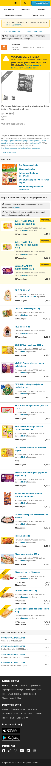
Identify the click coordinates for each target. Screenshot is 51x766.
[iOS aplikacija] (11, 730)
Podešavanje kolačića (11, 693)
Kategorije (25, 9)
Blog (19, 698)
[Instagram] (15, 750)
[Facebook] (3, 750)
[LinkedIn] (28, 750)
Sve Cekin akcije (9, 152)
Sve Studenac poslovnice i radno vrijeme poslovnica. (20, 148)
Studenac (10, 143)
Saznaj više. (17, 207)
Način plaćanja (29, 693)
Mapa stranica (8, 698)
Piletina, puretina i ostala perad (36, 31)
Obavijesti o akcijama (13, 15)
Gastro (39, 713)
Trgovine (41, 9)
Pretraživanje (25, 3)
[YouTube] (22, 750)
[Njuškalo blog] (34, 750)
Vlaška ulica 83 (35, 143)
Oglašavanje (35, 685)
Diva (12, 717)
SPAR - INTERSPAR (29, 296)
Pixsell (4, 717)
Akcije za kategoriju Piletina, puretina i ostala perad (26, 66)
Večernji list (32, 709)
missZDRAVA (20, 713)
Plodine (24, 351)
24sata (5, 709)
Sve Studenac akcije (28, 165)
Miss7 (30, 713)
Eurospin (24, 578)
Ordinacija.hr (22, 717)
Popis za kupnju (38, 15)
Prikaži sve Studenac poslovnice (28, 174)
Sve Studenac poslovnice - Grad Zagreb (34, 181)
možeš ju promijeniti (13, 25)
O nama (23, 685)
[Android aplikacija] (11, 738)
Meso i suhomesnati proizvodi (15, 31)
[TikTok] (9, 750)
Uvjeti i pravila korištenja (12, 689)
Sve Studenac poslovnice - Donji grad (31, 188)
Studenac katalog (27, 169)
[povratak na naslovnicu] (5, 3)
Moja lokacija (9, 9)
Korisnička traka (15, 3)
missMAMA (7, 713)
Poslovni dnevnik (18, 709)
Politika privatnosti (33, 689)
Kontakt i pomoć (9, 685)
